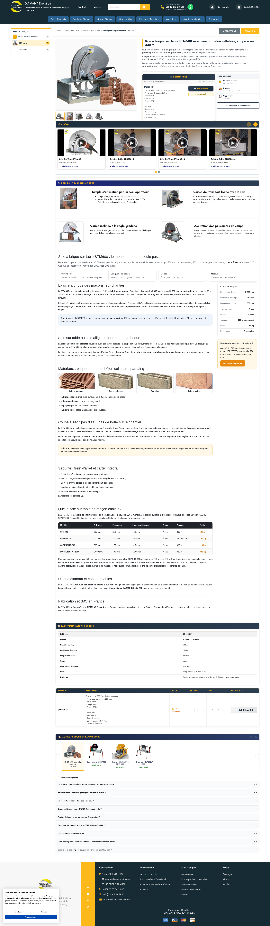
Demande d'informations (239, 105)
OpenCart (185, 910)
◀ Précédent (229, 31)
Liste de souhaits (189, 884)
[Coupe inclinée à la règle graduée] (71, 232)
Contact (82, 7)
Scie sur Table (125, 19)
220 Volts (33, 43)
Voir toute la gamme (232, 363)
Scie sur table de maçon (85, 30)
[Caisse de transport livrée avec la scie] (174, 198)
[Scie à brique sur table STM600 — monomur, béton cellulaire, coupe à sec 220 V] (96, 74)
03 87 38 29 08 (175, 6)
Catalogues (228, 874)
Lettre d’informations (191, 889)
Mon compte (187, 874)
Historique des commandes (194, 879)
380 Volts (33, 49)
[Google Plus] (87, 900)
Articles (226, 884)
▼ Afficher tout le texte (68, 166)
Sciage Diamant (104, 19)
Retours (184, 894)
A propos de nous (148, 874)
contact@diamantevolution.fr (176, 9)
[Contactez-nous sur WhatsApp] (190, 7)
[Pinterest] (87, 907)
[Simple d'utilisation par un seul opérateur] (73, 198)
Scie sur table (69, 30)
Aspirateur (171, 19)
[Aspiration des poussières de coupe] (175, 232)
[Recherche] (145, 7)
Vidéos (98, 7)
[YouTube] (87, 894)
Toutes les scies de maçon (33, 36)
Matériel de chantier (192, 19)
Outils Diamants (58, 19)
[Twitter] (87, 887)
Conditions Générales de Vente (155, 884)
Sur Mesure (214, 19)
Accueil (58, 30)
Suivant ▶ (250, 31)
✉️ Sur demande (244, 710)
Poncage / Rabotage (149, 19)
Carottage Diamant (81, 19)
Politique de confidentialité (153, 879)
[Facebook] (87, 881)
